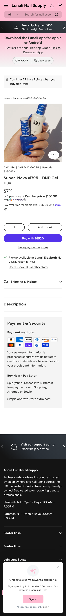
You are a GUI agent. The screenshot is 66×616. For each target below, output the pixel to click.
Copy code (44, 60)
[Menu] (6, 5)
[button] (60, 5)
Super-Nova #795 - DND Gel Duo (30, 98)
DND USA (9, 167)
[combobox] (33, 14)
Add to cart (45, 227)
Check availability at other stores (28, 267)
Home (7, 98)
